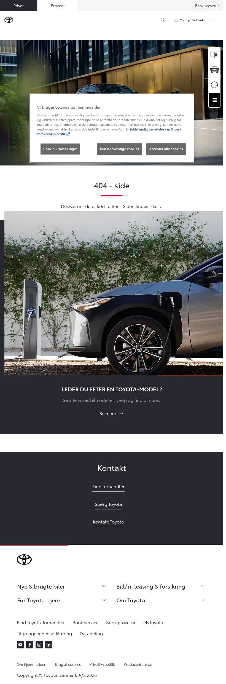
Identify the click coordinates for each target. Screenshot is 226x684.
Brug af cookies (68, 664)
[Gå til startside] (8, 19)
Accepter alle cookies (166, 148)
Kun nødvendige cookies (119, 148)
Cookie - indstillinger (60, 148)
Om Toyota (130, 599)
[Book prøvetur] (214, 69)
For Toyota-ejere (38, 599)
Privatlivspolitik (102, 664)
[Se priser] (214, 54)
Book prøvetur (207, 5)
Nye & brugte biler (41, 586)
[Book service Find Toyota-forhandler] (214, 100)
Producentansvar (138, 664)
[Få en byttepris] (214, 84)
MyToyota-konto (192, 19)
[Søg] (162, 20)
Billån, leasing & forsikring (150, 586)
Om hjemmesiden (31, 664)
